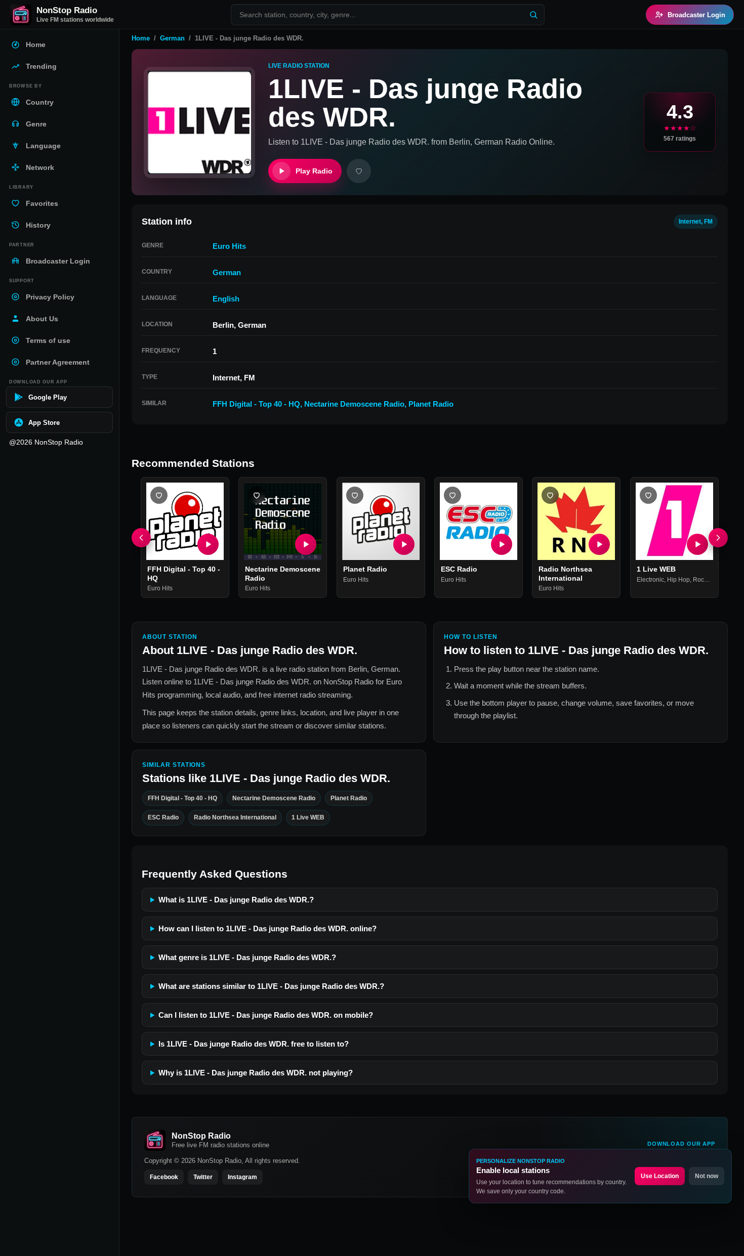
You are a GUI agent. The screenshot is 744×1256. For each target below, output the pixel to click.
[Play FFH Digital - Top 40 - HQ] (208, 544)
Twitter (203, 1177)
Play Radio (314, 171)
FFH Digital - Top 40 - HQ (256, 404)
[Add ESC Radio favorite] (452, 495)
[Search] (533, 15)
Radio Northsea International (565, 574)
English (226, 298)
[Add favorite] (359, 171)
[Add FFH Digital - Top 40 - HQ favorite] (159, 495)
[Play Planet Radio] (404, 544)
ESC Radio (459, 570)
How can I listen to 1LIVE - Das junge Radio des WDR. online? (267, 928)
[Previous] (141, 537)
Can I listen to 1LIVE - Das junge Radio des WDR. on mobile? (265, 1015)
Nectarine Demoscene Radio (354, 404)
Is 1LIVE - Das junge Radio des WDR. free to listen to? (253, 1044)
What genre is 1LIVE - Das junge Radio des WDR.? (247, 957)
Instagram (242, 1177)
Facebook (164, 1177)
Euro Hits (229, 246)
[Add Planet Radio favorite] (354, 495)
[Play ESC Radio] (501, 544)
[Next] (718, 537)
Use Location (660, 1176)
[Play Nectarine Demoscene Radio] (306, 544)
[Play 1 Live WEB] (697, 544)
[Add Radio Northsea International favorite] (550, 495)
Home (141, 38)
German (172, 38)
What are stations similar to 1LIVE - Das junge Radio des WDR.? (271, 986)
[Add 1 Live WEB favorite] (648, 495)
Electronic (650, 579)
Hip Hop (678, 579)
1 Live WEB (656, 570)
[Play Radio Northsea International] (599, 544)
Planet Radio (430, 404)
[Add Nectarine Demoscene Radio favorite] (256, 495)
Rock (700, 579)
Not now (706, 1176)
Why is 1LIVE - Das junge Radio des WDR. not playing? (255, 1072)
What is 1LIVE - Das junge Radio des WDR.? (236, 899)
